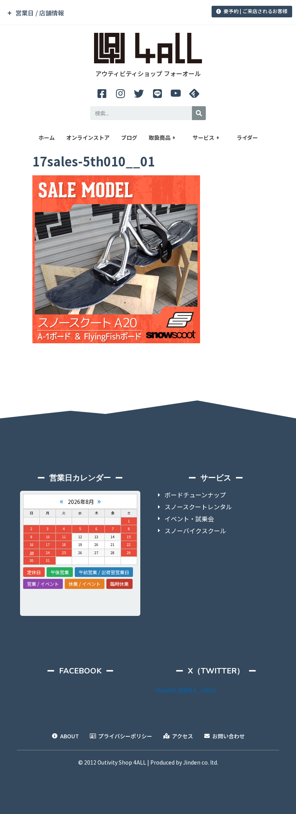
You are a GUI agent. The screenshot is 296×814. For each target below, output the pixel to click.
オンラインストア (87, 137)
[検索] (199, 113)
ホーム (47, 137)
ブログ (129, 137)
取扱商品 (159, 137)
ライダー (247, 137)
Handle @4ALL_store (186, 689)
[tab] (104, 13)
